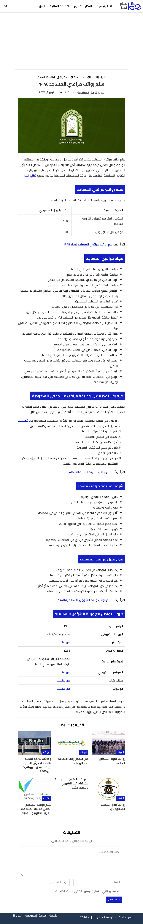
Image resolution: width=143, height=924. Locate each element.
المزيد (41, 6)
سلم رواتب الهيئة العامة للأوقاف (90, 472)
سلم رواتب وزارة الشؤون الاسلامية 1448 (85, 600)
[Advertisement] (71, 40)
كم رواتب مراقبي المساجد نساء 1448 (87, 244)
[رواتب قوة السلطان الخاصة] (108, 743)
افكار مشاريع (83, 6)
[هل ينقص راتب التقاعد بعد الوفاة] (71, 743)
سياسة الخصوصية (36, 915)
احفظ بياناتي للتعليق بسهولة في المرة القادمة (87, 891)
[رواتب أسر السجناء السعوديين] (108, 789)
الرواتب (120, 752)
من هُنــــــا (63, 642)
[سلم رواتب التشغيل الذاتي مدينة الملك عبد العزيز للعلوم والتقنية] (34, 789)
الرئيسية (102, 6)
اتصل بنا (18, 915)
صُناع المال (29, 175)
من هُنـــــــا (26, 420)
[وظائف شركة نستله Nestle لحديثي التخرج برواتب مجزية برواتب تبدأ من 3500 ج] (34, 743)
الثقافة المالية (60, 6)
